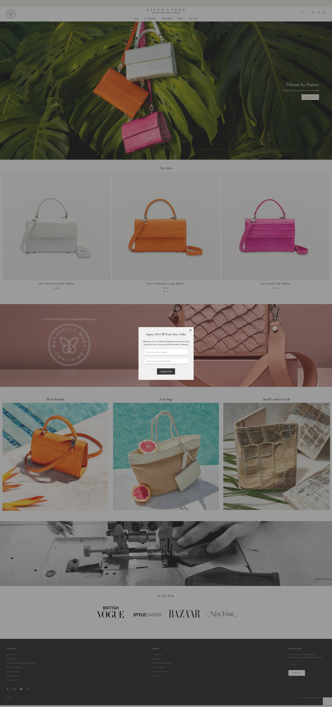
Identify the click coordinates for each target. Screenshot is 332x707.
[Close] (190, 330)
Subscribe (166, 371)
